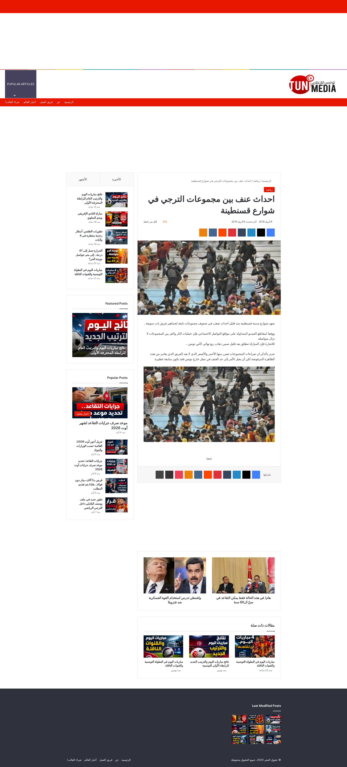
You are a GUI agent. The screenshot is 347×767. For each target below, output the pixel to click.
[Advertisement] (173, 41)
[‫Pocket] (179, 475)
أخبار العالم (255, 84)
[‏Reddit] (222, 233)
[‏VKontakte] (213, 233)
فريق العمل (46, 102)
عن (58, 102)
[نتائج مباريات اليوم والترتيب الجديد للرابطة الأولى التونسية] (209, 646)
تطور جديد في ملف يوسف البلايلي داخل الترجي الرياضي (90, 503)
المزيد (195, 84)
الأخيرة (116, 179)
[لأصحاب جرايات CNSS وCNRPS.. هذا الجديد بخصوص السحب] (273, 739)
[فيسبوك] (271, 233)
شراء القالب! (12, 102)
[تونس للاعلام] (314, 84)
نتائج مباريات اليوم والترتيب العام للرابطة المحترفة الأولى (89, 198)
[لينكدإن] (251, 233)
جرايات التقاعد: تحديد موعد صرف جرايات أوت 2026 (88, 465)
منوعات (211, 84)
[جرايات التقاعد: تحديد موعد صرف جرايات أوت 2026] (116, 466)
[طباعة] (160, 475)
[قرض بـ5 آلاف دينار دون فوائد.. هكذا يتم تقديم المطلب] (116, 485)
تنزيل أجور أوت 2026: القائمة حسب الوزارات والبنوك (89, 446)
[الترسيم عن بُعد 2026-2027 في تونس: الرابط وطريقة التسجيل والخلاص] (256, 739)
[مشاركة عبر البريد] (169, 475)
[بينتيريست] (232, 233)
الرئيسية (272, 84)
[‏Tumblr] (242, 233)
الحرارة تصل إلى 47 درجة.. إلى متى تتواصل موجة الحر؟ (89, 255)
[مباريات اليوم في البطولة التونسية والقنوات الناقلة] (255, 646)
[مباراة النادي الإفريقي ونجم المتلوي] (116, 219)
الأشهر (83, 179)
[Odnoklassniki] (203, 233)
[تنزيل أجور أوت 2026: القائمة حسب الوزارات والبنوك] (116, 447)
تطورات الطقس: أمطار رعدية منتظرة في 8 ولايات (89, 235)
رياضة (256, 180)
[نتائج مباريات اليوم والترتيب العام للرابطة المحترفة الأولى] (116, 199)
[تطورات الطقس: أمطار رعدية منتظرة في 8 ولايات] (116, 236)
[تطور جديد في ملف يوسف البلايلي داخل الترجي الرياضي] (116, 504)
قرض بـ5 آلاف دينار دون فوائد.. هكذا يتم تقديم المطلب (88, 484)
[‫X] (261, 233)
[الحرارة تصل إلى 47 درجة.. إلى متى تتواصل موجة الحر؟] (116, 256)
